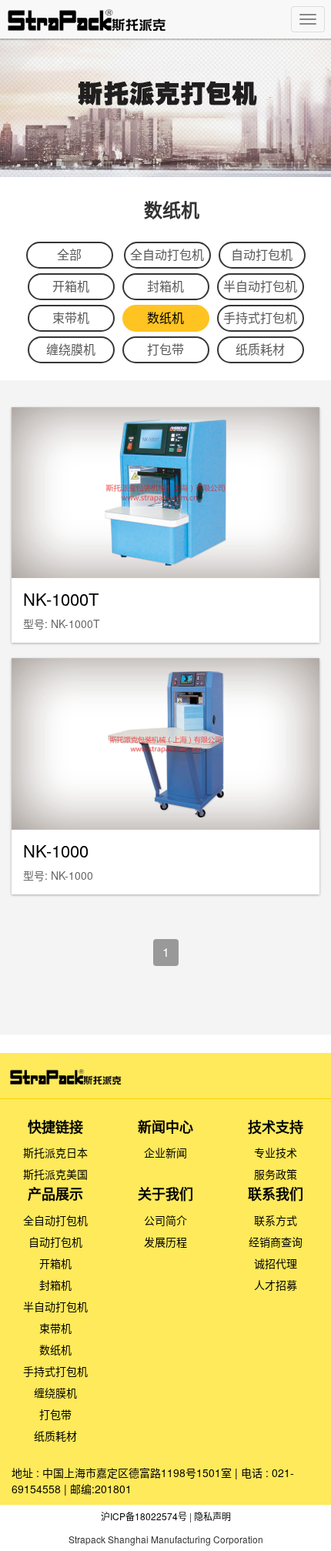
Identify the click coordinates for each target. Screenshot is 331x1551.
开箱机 (70, 286)
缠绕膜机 (70, 349)
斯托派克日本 (55, 1152)
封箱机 (165, 286)
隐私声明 (212, 1516)
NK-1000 (56, 850)
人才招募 (275, 1284)
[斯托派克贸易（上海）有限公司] (115, 20)
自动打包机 (262, 254)
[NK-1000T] (165, 492)
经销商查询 (276, 1241)
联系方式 (275, 1220)
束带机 (70, 317)
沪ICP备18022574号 (144, 1516)
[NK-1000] (166, 743)
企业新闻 (165, 1152)
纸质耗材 (260, 349)
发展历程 (165, 1241)
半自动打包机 (260, 286)
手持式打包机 (260, 317)
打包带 (165, 349)
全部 (69, 254)
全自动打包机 (167, 254)
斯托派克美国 (55, 1174)
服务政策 (275, 1174)
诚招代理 (275, 1263)
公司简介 (165, 1220)
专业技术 (275, 1152)
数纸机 (165, 317)
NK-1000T (61, 598)
